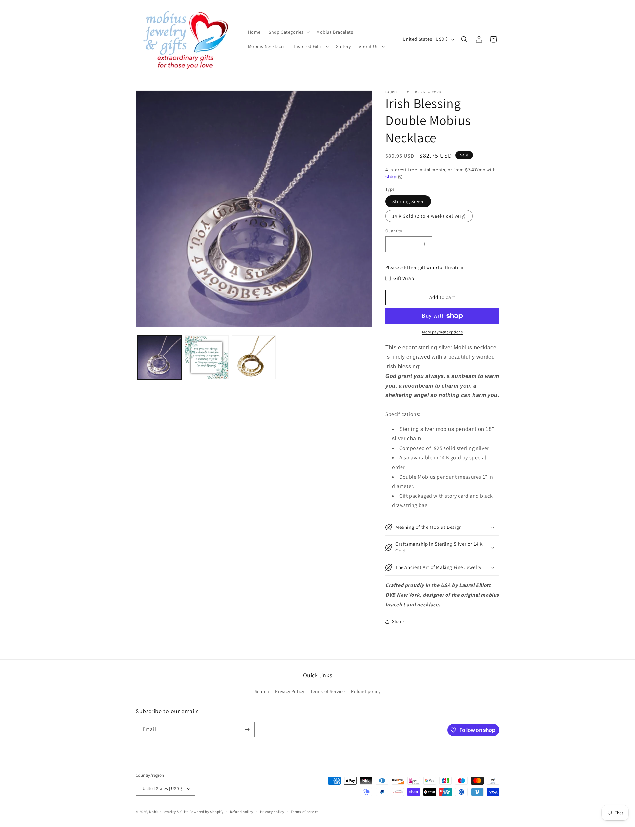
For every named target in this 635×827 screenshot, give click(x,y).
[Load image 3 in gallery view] (254, 357)
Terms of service (304, 811)
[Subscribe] (247, 729)
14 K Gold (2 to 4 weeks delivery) (429, 216)
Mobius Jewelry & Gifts (169, 811)
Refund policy (365, 691)
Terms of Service (327, 691)
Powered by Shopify (207, 811)
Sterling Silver (408, 201)
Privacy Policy (289, 691)
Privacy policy (272, 811)
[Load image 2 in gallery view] (207, 357)
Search (262, 691)
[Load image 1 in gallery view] (159, 357)
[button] (289, 32)
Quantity (393, 231)
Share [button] (398, 621)
